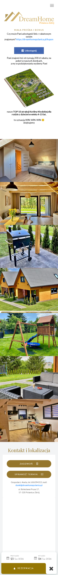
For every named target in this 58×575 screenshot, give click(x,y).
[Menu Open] (29, 5)
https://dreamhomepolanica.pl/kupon (34, 39)
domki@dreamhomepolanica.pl (29, 485)
